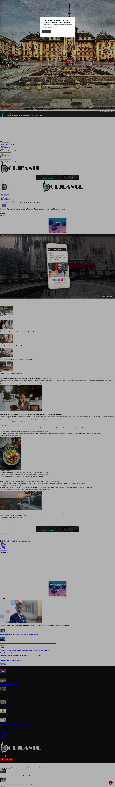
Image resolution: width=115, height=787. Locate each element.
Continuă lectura (57, 34)
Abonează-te (46, 31)
